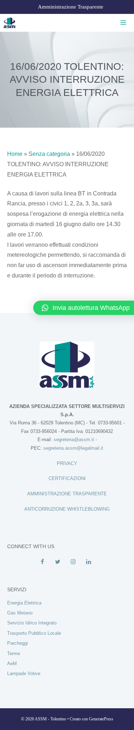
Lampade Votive (23, 673)
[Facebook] (42, 562)
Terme (13, 653)
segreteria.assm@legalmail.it (73, 448)
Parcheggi (17, 643)
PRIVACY (67, 463)
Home (15, 154)
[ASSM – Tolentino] (10, 23)
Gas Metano (20, 613)
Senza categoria (49, 154)
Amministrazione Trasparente (70, 7)
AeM (12, 663)
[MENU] (122, 23)
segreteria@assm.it (74, 439)
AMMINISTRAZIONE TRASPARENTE (67, 493)
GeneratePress (101, 718)
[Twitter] (57, 562)
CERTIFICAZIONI (67, 478)
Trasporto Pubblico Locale (34, 633)
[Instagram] (73, 562)
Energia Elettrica (24, 603)
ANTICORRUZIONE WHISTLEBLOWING (67, 509)
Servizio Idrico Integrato (31, 623)
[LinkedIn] (89, 562)
